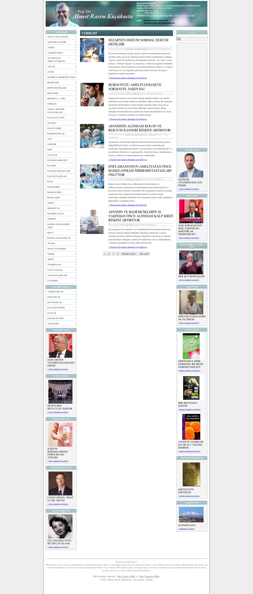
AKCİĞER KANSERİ (56, 42)
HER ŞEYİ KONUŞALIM (191, 276)
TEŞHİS (50, 253)
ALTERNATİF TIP (55, 291)
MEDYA (51, 202)
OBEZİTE (51, 218)
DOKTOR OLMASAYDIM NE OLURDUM (191, 318)
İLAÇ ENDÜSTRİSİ (56, 307)
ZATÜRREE (52, 280)
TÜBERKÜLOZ (54, 264)
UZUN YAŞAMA (55, 269)
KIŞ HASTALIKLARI (56, 176)
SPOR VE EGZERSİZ (56, 248)
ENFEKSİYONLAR (56, 133)
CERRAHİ (51, 103)
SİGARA (51, 243)
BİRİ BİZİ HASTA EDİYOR (187, 404)
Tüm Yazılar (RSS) (126, 576)
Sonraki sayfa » (129, 253)
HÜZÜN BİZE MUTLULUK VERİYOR (60, 407)
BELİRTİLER (53, 82)
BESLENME (52, 93)
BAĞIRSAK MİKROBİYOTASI (61, 77)
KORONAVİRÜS (54, 192)
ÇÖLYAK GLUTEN (56, 117)
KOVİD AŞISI (53, 197)
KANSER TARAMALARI (58, 170)
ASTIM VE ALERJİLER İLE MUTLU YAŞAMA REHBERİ (190, 444)
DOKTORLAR (53, 296)
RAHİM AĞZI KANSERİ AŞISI (58, 226)
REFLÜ (50, 232)
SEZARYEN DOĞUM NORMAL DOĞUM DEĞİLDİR (138, 42)
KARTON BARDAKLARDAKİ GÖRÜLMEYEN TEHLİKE (58, 453)
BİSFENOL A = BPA (56, 98)
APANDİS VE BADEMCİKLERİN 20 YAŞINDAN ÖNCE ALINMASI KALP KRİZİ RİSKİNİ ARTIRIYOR (140, 215)
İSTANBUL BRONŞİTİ (57, 160)
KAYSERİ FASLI (187, 525)
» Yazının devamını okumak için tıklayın (127, 77)
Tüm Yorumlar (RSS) (149, 576)
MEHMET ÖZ (53, 208)
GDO (49, 138)
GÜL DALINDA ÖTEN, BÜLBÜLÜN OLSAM (60, 542)
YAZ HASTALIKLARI (57, 275)
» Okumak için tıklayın (186, 528)
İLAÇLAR (51, 312)
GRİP (49, 149)
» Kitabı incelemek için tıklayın (189, 370)
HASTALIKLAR (54, 302)
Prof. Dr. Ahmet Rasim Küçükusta (126, 14)
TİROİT (50, 259)
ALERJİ (50, 47)
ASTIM (50, 71)
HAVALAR (52, 154)
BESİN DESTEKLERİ (56, 87)
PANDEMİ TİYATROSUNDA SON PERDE (190, 182)
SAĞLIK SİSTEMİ (55, 318)
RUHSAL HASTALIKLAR (59, 237)
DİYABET (51, 122)
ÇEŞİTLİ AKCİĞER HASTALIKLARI (56, 111)
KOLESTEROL (53, 186)
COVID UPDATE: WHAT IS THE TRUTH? (60, 499)
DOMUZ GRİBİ (54, 128)
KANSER (51, 165)
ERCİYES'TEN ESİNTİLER (186, 491)
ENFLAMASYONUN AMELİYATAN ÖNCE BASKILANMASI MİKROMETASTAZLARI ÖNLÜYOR (140, 170)
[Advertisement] (192, 94)
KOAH (50, 181)
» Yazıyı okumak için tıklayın (58, 369)
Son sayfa (144, 253)
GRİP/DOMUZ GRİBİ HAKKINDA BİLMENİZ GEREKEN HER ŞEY (190, 364)
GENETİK (51, 144)
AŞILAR (51, 66)
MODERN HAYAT (55, 213)
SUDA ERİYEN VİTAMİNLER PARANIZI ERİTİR (61, 362)
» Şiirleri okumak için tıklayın (188, 496)
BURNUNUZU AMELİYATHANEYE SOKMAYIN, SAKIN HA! (134, 86)
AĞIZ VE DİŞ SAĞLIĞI (57, 36)
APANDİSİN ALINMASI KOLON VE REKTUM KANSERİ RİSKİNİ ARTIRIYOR (139, 128)
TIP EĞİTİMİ (53, 323)
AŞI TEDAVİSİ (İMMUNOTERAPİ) (56, 59)
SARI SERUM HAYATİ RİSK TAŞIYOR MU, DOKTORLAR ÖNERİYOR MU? (190, 230)
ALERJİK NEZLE (55, 52)
